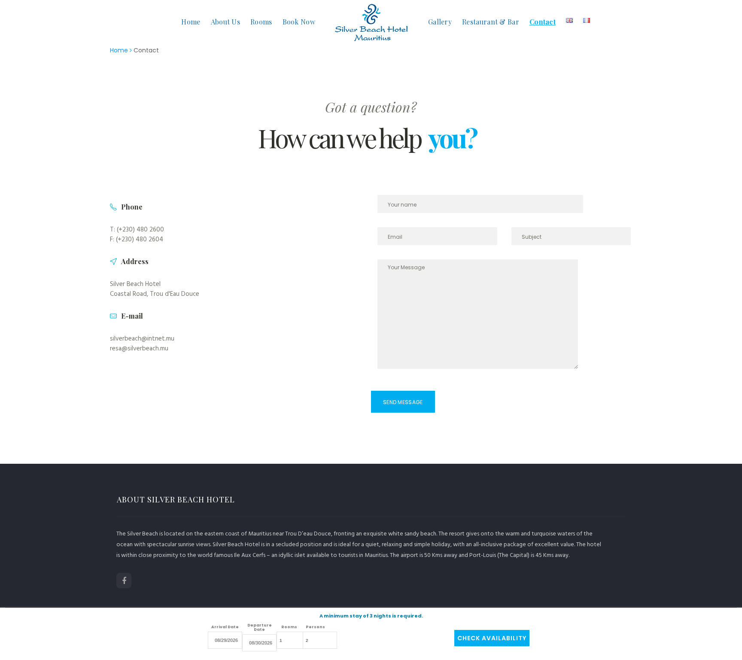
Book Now (299, 21)
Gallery (440, 21)
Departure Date (259, 627)
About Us (225, 21)
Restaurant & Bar (490, 21)
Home (190, 21)
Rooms (261, 21)
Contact (542, 21)
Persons (315, 627)
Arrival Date (225, 627)
